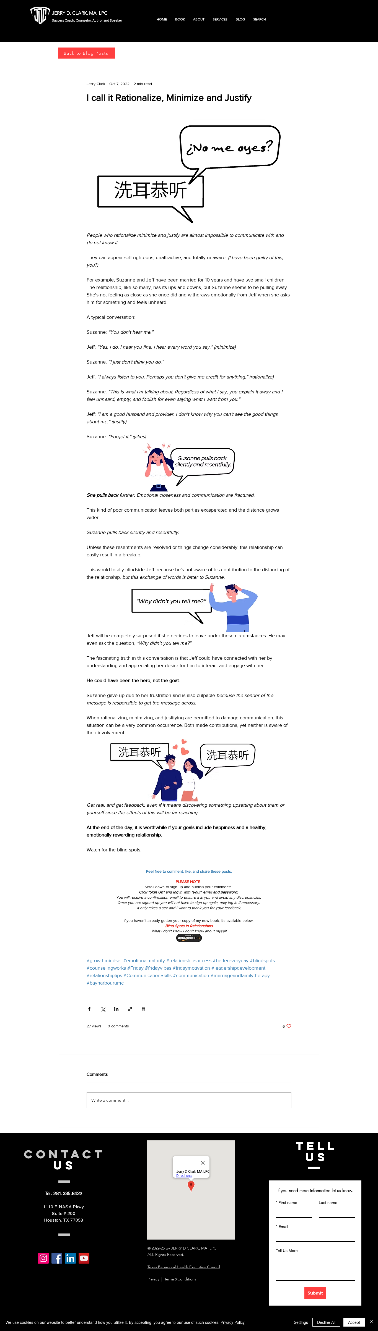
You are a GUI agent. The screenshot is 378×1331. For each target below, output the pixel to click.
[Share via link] (130, 1009)
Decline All (326, 1322)
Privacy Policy (233, 1322)
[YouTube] (84, 1258)
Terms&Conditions (180, 1279)
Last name (328, 1202)
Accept (354, 1322)
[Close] (371, 1322)
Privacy (153, 1279)
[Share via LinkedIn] (116, 1009)
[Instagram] (43, 1258)
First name (286, 1202)
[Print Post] (143, 1009)
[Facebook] (56, 1258)
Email (282, 1226)
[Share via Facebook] (89, 1009)
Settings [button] (301, 1322)
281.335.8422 (67, 1193)
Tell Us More (287, 1250)
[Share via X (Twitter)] (102, 1009)
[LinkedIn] (70, 1258)
